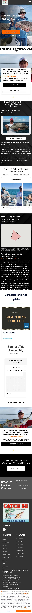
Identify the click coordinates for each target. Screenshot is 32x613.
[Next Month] (25, 367)
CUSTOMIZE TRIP (14, 90)
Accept (23, 610)
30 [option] (7, 393)
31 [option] (10, 393)
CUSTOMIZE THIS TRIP (16, 444)
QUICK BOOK (14, 84)
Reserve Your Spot (11, 32)
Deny (8, 610)
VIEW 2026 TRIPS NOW (16, 468)
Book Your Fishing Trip (16, 138)
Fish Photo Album (16, 179)
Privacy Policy (24, 607)
